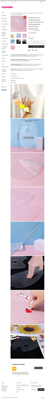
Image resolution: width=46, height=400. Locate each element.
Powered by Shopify (14, 397)
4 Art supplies (4, 29)
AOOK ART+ (4, 86)
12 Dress (3, 58)
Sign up (15, 1)
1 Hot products (4, 21)
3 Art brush (4, 26)
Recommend (4, 18)
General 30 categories (5, 80)
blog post (3, 76)
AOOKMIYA (9, 397)
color (29, 36)
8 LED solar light (5, 44)
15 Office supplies (5, 66)
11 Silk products (5, 55)
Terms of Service (5, 386)
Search (3, 385)
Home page (4, 389)
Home (3, 12)
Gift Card (3, 74)
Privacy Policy (4, 390)
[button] (34, 31)
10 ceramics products (4, 52)
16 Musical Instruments (4, 70)
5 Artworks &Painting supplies (5, 34)
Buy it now (36, 46)
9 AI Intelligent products (4, 47)
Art (5, 84)
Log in (12, 1)
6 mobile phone (5, 38)
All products (4, 15)
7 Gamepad (4, 41)
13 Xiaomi (4, 61)
